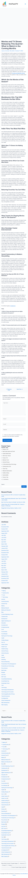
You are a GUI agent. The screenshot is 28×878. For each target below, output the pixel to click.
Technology (4, 687)
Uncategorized (4, 698)
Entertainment (4, 625)
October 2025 (4, 529)
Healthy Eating (6, 472)
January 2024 (4, 574)
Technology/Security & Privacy (8, 694)
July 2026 (3, 524)
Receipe (3, 672)
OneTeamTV (13, 4)
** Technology (4, 597)
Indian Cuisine (4, 644)
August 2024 (4, 559)
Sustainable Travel (5, 683)
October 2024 (4, 554)
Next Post (20, 389)
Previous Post (9, 390)
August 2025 (4, 533)
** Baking (3, 590)
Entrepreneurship (5, 627)
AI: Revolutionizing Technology (9, 464)
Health (2, 638)
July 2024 (3, 561)
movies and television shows (18, 73)
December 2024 (5, 550)
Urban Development (5, 700)
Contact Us (12, 305)
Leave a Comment (5, 50)
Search (2, 484)
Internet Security (5, 653)
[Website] (14, 430)
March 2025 (4, 544)
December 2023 (5, 576)
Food (2, 629)
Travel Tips (5, 468)
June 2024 (3, 563)
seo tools (3, 674)
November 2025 (5, 526)
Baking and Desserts (6, 610)
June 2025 (3, 537)
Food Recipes (4, 633)
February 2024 (4, 572)
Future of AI (5, 457)
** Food (3, 595)
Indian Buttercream (7, 453)
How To (3, 642)
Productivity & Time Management (8, 663)
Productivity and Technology (7, 666)
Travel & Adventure (5, 696)
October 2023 (4, 580)
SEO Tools (3, 676)
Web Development (5, 702)
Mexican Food (6, 460)
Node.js (3, 657)
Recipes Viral (5, 449)
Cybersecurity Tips (7, 466)
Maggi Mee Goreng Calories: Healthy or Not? (11, 508)
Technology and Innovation (7, 691)
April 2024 (3, 567)
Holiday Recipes (4, 640)
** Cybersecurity (5, 592)
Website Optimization (7, 470)
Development (4, 618)
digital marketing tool (6, 620)
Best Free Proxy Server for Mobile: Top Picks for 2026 (13, 502)
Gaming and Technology (6, 635)
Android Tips (4, 603)
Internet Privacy (6, 462)
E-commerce (5, 479)
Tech (2, 685)
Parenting (3, 659)
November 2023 (5, 578)
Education (3, 623)
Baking (2, 605)
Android (3, 599)
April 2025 (3, 541)
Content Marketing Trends (7, 614)
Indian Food (4, 646)
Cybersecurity (4, 616)
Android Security (5, 601)
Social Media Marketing (6, 679)
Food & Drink (4, 631)
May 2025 (3, 539)
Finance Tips (5, 477)
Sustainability (5, 475)
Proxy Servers (4, 668)
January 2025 (4, 548)
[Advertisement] (14, 23)
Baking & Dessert (5, 608)
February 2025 (4, 546)
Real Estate (3, 670)
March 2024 (4, 569)
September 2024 (5, 557)
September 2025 (5, 531)
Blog (2, 612)
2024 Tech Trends (7, 455)
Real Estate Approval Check (9, 451)
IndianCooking (4, 648)
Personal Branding (5, 661)
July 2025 (3, 535)
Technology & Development (7, 689)
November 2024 (5, 552)
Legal (2, 655)
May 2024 (3, 565)
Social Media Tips (5, 681)
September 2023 (5, 582)
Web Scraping (4, 704)
